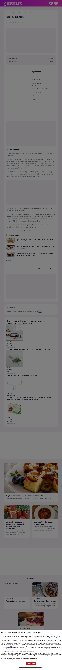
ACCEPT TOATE (31, 663)
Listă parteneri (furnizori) (7, 659)
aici (11, 646)
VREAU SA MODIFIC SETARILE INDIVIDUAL (30, 667)
